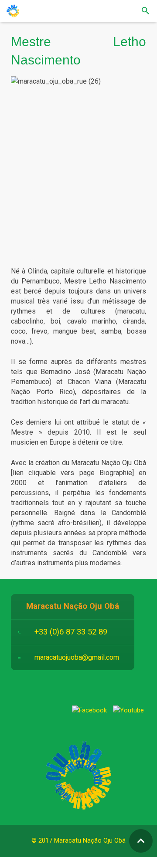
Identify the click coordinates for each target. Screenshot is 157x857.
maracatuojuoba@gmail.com (76, 657)
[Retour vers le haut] (141, 841)
